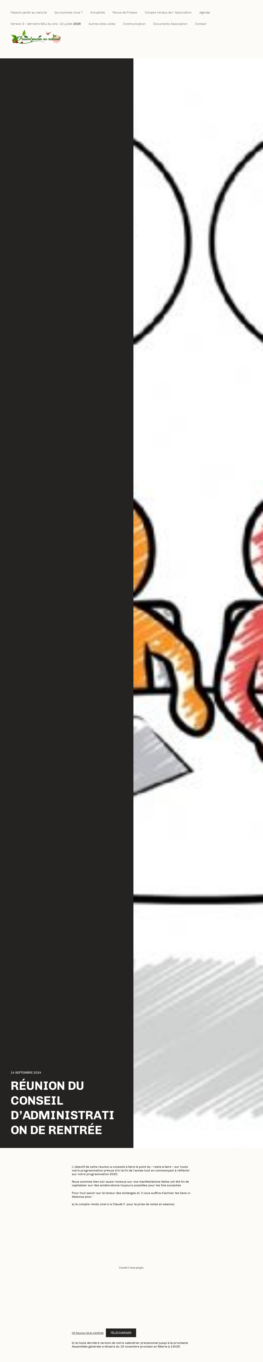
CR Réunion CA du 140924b (88, 1333)
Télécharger (121, 1333)
